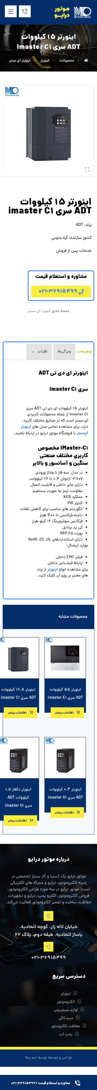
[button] (11, 11)
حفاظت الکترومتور (65, 1026)
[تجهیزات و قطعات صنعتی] (73, 12)
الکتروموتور (66, 1002)
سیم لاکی (65, 1018)
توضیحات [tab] (84, 352)
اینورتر (66, 994)
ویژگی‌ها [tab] (64, 352)
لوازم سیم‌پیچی (66, 1010)
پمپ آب (65, 1034)
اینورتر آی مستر (39, 311)
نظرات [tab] (40, 352)
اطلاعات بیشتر (64, 712)
